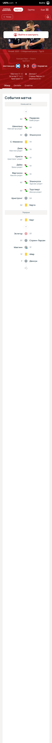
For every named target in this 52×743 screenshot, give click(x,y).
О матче (28, 85)
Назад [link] (8, 17)
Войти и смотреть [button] (28, 34)
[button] (44, 9)
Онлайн (17, 85)
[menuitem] (19, 9)
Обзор (7, 85)
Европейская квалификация (6, 10)
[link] (18, 9)
